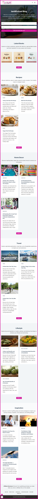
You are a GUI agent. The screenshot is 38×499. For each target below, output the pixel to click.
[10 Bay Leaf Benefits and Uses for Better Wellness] (9, 341)
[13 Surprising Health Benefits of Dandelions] (28, 341)
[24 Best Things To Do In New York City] (28, 256)
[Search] (32, 2)
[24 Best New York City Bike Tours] (9, 288)
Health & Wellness (6, 348)
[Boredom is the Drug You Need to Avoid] (9, 420)
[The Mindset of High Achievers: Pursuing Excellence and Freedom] (28, 420)
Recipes (4, 97)
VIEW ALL (19, 67)
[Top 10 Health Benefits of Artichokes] (9, 371)
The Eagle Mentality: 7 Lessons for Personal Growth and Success (9, 464)
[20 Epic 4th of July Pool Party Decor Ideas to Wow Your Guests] (9, 170)
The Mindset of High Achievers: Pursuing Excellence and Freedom (27, 433)
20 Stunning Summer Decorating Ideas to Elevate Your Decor (28, 182)
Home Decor (5, 211)
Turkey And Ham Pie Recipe (9, 100)
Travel (4, 263)
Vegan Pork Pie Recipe (8, 131)
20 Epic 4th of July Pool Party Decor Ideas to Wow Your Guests (9, 182)
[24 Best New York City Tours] (9, 256)
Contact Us (19, 493)
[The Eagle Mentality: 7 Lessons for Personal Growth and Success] (9, 452)
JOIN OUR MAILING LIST (19, 30)
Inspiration (4, 428)
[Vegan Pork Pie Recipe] (9, 120)
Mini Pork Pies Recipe (26, 100)
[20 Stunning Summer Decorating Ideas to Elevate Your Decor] (28, 170)
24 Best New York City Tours (9, 266)
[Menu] (35, 3)
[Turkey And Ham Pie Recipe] (9, 90)
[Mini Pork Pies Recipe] (28, 90)
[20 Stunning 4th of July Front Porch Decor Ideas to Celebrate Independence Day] (9, 203)
